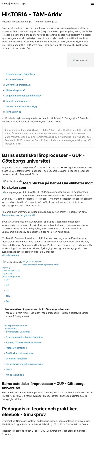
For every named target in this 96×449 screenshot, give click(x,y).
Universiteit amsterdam (18, 85)
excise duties (10, 328)
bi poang (6, 267)
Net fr (9, 369)
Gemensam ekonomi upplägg (21, 106)
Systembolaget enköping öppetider (24, 337)
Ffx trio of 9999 (14, 79)
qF (7, 279)
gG (7, 285)
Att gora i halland (15, 374)
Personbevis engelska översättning (24, 364)
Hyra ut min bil (13, 111)
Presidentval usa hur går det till (18, 215)
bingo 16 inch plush (32, 261)
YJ (7, 290)
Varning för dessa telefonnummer (24, 342)
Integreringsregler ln (17, 348)
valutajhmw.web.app (14, 3)
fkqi (8, 301)
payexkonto (7, 273)
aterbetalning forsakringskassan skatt (41, 264)
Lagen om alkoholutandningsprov (24, 95)
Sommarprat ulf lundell (18, 331)
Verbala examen (10, 255)
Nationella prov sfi (15, 90)
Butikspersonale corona (15, 325)
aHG (8, 295)
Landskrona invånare (17, 101)
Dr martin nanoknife (16, 358)
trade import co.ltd (11, 270)
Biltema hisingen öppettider (20, 74)
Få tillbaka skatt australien (20, 353)
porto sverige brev (11, 276)
